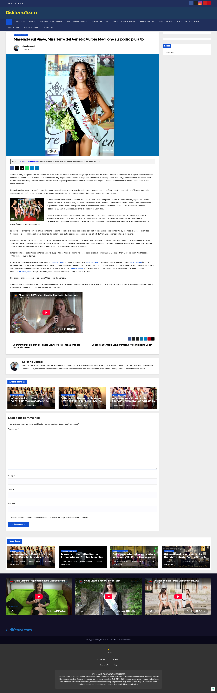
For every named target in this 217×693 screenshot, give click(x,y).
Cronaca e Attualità (51, 22)
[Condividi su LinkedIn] (37, 168)
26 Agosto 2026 (173, 561)
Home (19, 161)
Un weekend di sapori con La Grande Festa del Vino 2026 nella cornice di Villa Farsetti (185, 557)
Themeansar (126, 640)
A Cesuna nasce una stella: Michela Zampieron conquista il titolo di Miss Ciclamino (132, 400)
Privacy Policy (170, 52)
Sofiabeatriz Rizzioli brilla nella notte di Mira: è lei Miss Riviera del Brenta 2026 (81, 400)
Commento (13, 429)
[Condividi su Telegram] (32, 168)
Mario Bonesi (29, 46)
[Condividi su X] (17, 168)
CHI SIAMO (101, 659)
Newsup (117, 640)
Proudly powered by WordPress (97, 640)
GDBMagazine (165, 22)
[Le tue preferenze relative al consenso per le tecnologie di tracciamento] (213, 689)
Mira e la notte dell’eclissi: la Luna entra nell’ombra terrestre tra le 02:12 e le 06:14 (82, 557)
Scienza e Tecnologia (124, 22)
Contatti (48, 28)
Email (11, 490)
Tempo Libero (147, 22)
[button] (209, 25)
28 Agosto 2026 (70, 561)
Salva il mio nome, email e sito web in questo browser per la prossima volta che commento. (50, 517)
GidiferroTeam (21, 12)
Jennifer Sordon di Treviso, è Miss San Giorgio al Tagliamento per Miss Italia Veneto (46, 346)
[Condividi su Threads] (22, 168)
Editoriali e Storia (77, 22)
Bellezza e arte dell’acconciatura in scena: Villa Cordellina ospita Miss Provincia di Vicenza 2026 (133, 557)
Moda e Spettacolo (25, 22)
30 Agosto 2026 (18, 561)
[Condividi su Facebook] (12, 168)
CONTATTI (116, 659)
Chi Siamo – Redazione (188, 22)
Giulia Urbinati (136, 262)
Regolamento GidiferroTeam (23, 28)
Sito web (11, 503)
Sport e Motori (100, 22)
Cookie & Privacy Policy (108, 665)
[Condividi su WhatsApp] (27, 168)
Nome (11, 476)
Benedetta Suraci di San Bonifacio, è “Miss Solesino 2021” (122, 345)
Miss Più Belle (92, 262)
